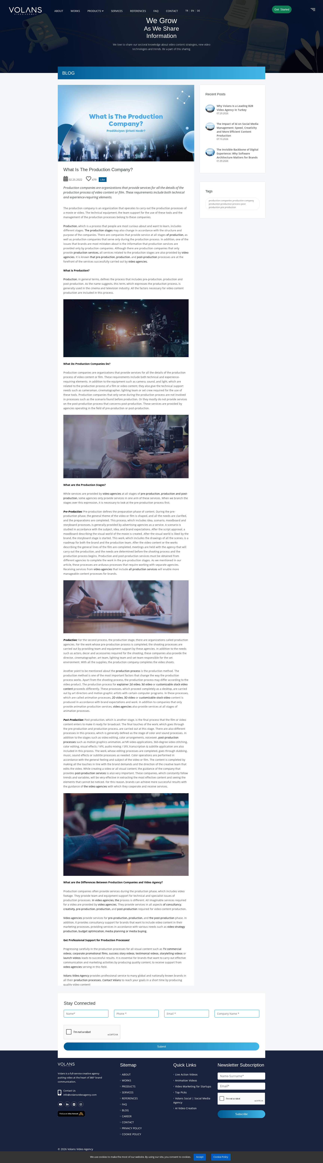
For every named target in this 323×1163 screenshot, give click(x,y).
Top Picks (181, 1092)
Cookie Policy (220, 1157)
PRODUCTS (94, 11)
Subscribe (241, 1114)
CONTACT (172, 11)
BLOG (125, 1110)
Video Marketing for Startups (193, 1086)
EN (192, 10)
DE (198, 10)
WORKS (75, 11)
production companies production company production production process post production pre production (231, 204)
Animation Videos (186, 1080)
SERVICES (117, 11)
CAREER (127, 1116)
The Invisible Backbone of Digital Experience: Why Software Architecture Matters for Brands (237, 153)
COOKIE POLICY (131, 1134)
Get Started (281, 9)
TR (186, 10)
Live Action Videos (186, 1074)
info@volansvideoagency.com (80, 1094)
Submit (161, 1046)
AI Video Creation (186, 1108)
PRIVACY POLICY (132, 1128)
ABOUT (58, 11)
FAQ (156, 11)
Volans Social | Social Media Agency (191, 1100)
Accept (200, 1157)
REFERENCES (138, 11)
